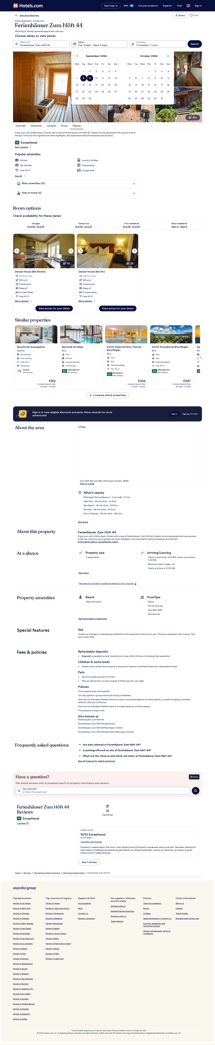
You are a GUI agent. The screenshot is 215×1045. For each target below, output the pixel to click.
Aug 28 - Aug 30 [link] (131, 226)
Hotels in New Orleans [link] (23, 923)
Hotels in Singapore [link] (55, 913)
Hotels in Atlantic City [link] (23, 989)
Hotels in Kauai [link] (52, 948)
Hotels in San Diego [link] (22, 928)
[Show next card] (200, 357)
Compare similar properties (109, 395)
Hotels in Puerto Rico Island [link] (58, 943)
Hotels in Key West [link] (22, 994)
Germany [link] (27, 873)
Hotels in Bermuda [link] (54, 923)
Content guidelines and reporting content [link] (154, 924)
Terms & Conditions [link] (152, 903)
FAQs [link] (80, 908)
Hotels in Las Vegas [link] (22, 903)
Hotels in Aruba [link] (53, 903)
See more (83, 522)
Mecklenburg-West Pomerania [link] (47, 873)
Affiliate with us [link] (118, 906)
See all (18, 176)
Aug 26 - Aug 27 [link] (83, 226)
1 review (21, 823)
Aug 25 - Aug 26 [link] (35, 226)
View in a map (87, 483)
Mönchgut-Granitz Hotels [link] (74, 873)
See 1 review (21, 147)
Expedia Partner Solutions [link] (122, 911)
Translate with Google (91, 841)
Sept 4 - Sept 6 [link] (179, 226)
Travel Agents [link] (117, 921)
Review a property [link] (86, 918)
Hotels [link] (17, 873)
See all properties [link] (29, 15)
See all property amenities (93, 618)
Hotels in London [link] (20, 999)
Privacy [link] (146, 908)
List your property (148, 5)
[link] (194, 15)
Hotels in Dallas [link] (20, 1019)
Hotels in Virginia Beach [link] (24, 1004)
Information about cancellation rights (98, 541)
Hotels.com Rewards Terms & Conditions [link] (156, 932)
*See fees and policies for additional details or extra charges (106, 583)
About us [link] (180, 903)
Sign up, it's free (190, 414)
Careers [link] (179, 908)
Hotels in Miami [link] (20, 948)
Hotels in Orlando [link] (21, 918)
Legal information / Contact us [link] (157, 918)
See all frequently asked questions (96, 761)
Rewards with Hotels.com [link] (187, 918)
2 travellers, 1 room (147, 45)
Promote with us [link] (118, 916)
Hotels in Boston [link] (20, 984)
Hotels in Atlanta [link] (21, 974)
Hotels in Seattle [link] (21, 1009)
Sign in (198, 5)
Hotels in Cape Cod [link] (54, 958)
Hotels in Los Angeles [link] (23, 943)
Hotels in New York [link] (21, 908)
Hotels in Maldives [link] (54, 918)
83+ (195, 117)
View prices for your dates (54, 308)
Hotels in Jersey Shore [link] (56, 933)
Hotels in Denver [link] (20, 958)
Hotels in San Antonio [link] (23, 979)
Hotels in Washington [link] (23, 963)
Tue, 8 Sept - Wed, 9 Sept (92, 45)
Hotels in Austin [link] (20, 969)
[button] (83, 71)
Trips (179, 5)
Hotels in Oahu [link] (52, 953)
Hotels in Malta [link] (53, 928)
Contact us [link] (83, 913)
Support (167, 5)
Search (195, 43)
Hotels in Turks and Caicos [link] (57, 908)
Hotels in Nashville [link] (21, 933)
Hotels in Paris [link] (19, 953)
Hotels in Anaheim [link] (21, 1014)
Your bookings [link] (84, 903)
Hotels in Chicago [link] (21, 913)
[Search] (195, 791)
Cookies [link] (147, 913)
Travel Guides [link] (182, 913)
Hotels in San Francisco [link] (23, 938)
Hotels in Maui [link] (52, 938)
